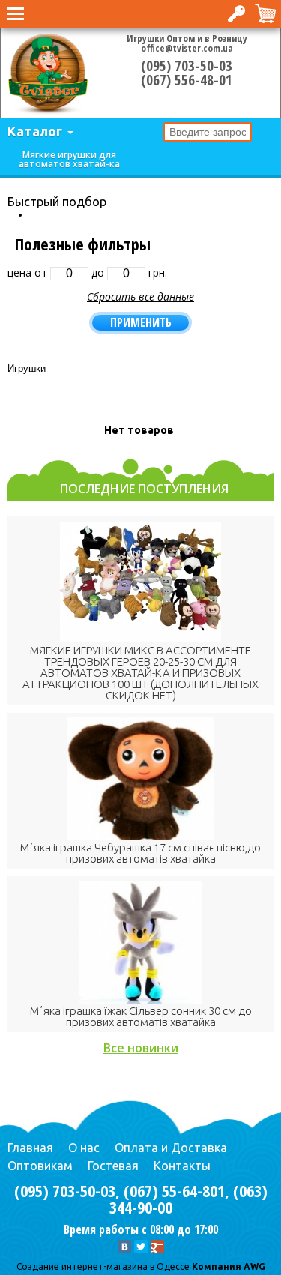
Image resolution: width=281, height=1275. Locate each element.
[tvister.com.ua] (48, 73)
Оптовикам (40, 1165)
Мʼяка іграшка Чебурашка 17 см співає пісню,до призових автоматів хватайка (140, 853)
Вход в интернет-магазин (237, 13)
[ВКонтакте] (124, 1246)
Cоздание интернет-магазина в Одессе (103, 1266)
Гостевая (113, 1165)
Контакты (182, 1165)
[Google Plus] (157, 1246)
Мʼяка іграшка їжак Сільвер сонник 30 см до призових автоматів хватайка (141, 1016)
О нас (84, 1147)
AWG (253, 1266)
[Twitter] (141, 1246)
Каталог (34, 131)
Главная (30, 1147)
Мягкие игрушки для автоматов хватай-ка (69, 159)
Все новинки (140, 1048)
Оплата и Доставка (171, 1147)
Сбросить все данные (140, 296)
